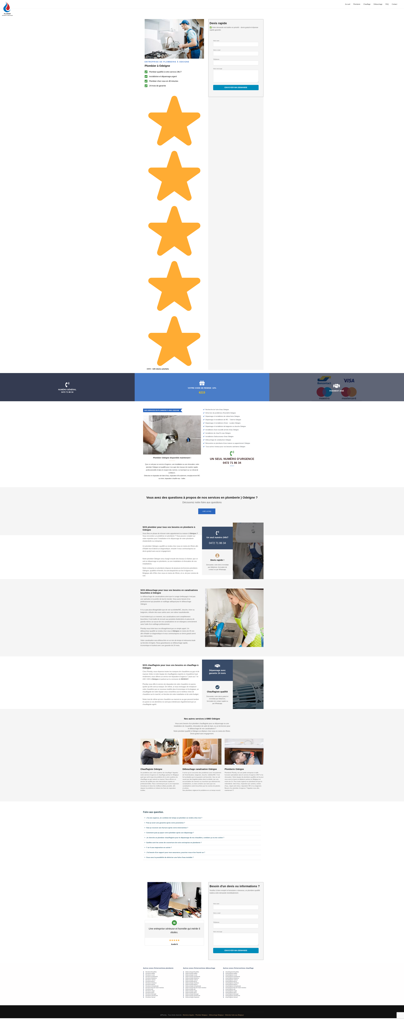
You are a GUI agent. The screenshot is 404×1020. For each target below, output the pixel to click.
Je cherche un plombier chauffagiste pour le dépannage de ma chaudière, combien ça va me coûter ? (185, 838)
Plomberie (356, 4)
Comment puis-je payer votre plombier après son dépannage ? (170, 833)
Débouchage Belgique (216, 1015)
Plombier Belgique (201, 1015)
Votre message (217, 68)
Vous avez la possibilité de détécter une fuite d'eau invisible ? (170, 857)
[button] (202, 817)
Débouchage (378, 4)
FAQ (387, 4)
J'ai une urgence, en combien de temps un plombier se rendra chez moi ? (174, 818)
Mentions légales (188, 1015)
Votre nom (216, 40)
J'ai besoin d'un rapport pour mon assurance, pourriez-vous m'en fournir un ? (175, 852)
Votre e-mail (216, 50)
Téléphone (216, 59)
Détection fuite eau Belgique (234, 1015)
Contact (394, 4)
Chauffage (366, 4)
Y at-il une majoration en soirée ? (159, 847)
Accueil (347, 4)
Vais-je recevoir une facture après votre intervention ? (167, 828)
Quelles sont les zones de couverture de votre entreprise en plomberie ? (174, 843)
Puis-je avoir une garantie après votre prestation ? (165, 823)
